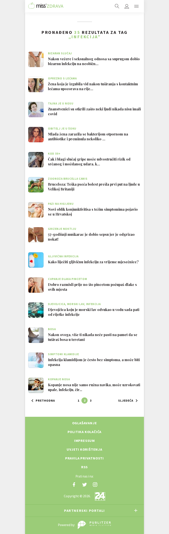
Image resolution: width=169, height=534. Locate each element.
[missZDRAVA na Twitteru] (84, 484)
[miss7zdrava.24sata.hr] (45, 6)
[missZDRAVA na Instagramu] (95, 484)
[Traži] (117, 6)
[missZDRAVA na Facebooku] (74, 484)
